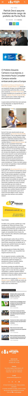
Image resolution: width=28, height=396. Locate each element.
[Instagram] (12, 382)
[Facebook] (10, 23)
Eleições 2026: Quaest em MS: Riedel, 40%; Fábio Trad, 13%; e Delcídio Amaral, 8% (17, 295)
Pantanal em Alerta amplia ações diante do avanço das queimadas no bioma (18, 321)
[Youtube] (19, 382)
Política (15, 7)
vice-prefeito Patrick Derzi (17, 91)
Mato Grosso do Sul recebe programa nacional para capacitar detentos (18, 329)
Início (12, 7)
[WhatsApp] (14, 23)
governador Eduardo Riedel (18, 134)
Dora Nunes (20, 19)
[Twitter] (17, 23)
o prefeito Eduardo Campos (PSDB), (16, 95)
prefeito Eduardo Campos (18, 142)
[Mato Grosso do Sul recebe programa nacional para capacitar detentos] (5, 329)
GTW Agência (18, 392)
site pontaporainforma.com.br (18, 169)
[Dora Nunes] (15, 20)
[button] (25, 2)
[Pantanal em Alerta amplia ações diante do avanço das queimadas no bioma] (5, 322)
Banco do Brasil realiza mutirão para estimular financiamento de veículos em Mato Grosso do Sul (18, 337)
